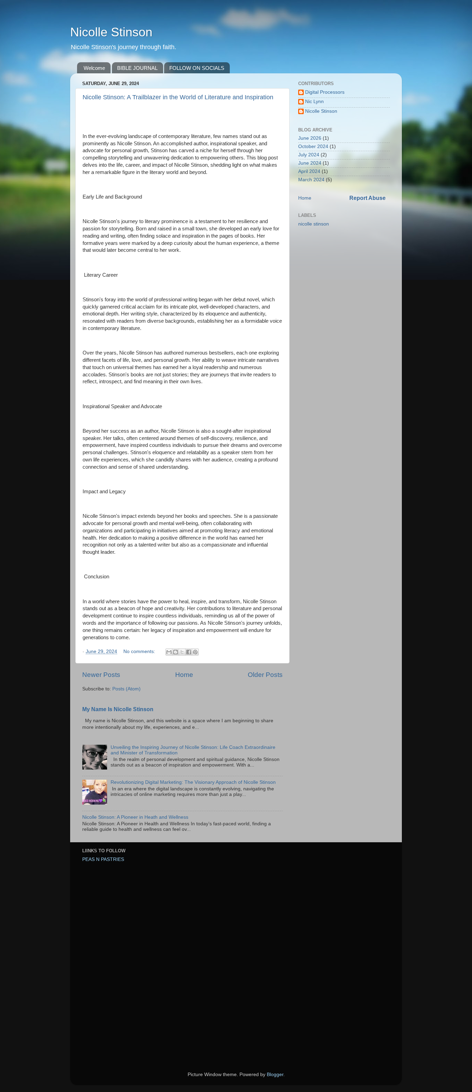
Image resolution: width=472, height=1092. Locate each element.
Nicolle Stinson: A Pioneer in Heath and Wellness (135, 817)
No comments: (140, 651)
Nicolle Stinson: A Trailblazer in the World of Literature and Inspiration (178, 97)
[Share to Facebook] (188, 652)
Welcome (94, 68)
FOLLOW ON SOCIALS (196, 68)
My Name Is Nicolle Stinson (117, 709)
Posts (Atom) (126, 688)
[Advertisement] (125, 917)
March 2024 (311, 179)
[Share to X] (182, 652)
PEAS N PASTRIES (103, 859)
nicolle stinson (313, 224)
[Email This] (169, 652)
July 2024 (308, 154)
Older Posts (265, 674)
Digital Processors (324, 92)
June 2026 (309, 138)
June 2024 (309, 163)
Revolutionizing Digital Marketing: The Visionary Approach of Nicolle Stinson (193, 782)
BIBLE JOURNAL (137, 68)
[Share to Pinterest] (195, 652)
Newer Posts (101, 674)
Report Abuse (367, 198)
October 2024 (313, 146)
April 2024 (309, 171)
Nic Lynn (314, 101)
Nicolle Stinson (111, 32)
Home (184, 674)
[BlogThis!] (175, 652)
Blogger (275, 1074)
